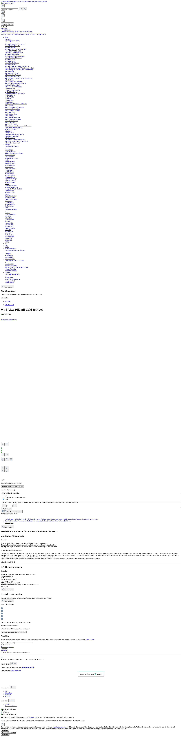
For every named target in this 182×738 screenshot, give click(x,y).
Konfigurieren (5, 734)
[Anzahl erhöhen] (15, 505)
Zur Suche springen (23, 1)
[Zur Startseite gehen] (7, 3)
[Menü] (3, 5)
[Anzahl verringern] (4, 505)
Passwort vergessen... (7, 647)
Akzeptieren (5, 730)
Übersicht (4, 31)
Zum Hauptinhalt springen (9, 1)
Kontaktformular (16, 670)
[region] (91, 399)
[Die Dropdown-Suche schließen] (25, 8)
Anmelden (4, 28)
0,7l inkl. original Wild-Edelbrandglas (16, 497)
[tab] (51, 519)
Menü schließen (8, 24)
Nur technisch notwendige (9, 732)
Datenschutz (8, 693)
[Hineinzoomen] (11, 459)
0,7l (6, 495)
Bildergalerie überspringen (9, 319)
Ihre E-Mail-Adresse (7, 643)
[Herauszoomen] (3, 459)
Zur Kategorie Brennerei (12, 41)
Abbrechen (4, 650)
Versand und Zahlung (11, 706)
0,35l (6, 499)
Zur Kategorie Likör (11, 209)
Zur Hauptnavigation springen (38, 1)
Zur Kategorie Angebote (12, 274)
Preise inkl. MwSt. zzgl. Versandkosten (12, 486)
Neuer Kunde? (90, 639)
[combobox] (9, 9)
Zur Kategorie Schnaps (11, 146)
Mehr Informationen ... (59, 727)
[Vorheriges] (3, 444)
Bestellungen (28, 31)
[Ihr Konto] (3, 20)
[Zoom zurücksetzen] (7, 459)
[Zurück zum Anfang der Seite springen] (3, 724)
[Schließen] (1, 457)
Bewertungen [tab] (9, 523)
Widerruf (7, 696)
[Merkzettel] (2, 18)
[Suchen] (20, 8)
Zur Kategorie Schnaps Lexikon (14, 260)
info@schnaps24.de (28, 667)
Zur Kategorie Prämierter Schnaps (15, 250)
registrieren (7, 30)
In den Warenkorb (6, 509)
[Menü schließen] (5, 148)
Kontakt (7, 704)
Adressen (21, 31)
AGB (6, 691)
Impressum (8, 694)
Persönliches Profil (12, 31)
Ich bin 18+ (5, 298)
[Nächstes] (7, 444)
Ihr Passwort (5, 645)
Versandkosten (33, 717)
